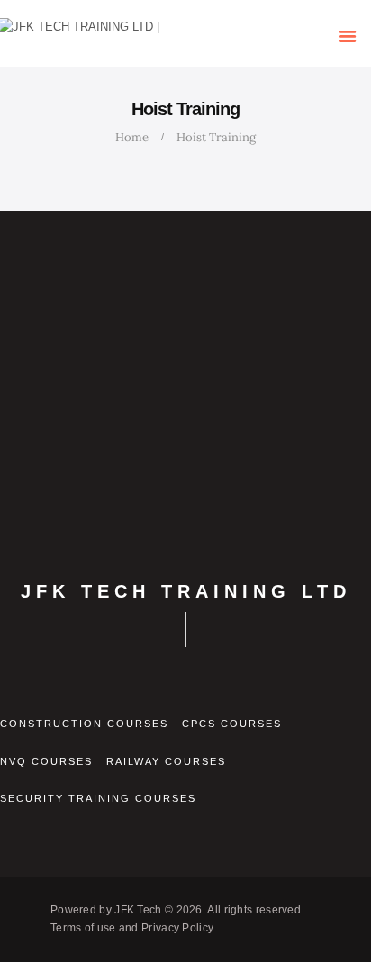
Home (132, 137)
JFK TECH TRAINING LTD (186, 591)
